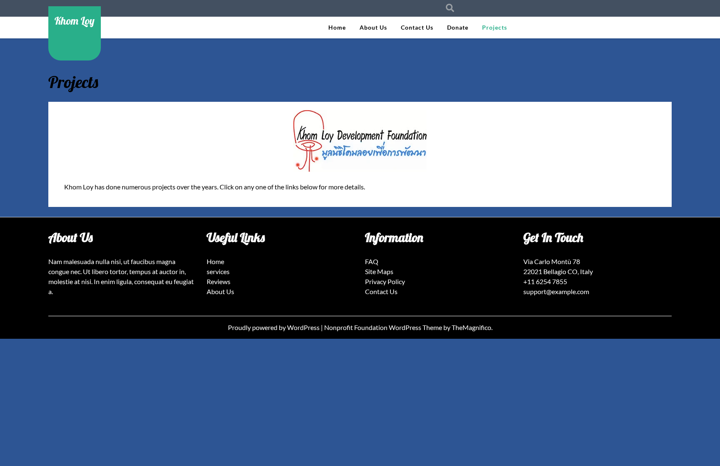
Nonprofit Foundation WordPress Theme (383, 327)
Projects (494, 27)
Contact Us (417, 27)
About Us (373, 27)
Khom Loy (75, 20)
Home (337, 27)
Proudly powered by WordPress (274, 327)
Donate (457, 27)
